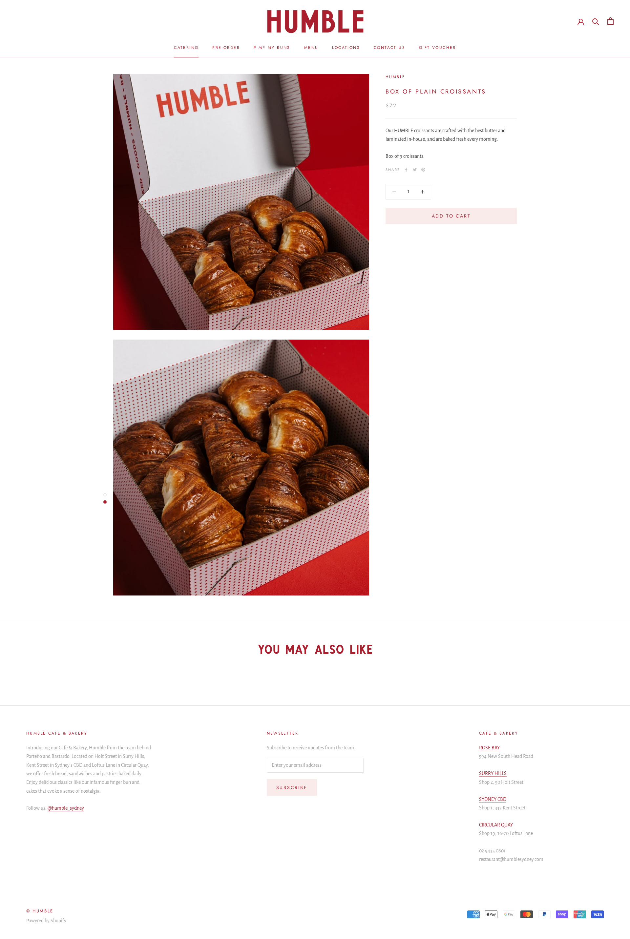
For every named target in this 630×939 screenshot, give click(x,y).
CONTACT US (389, 48)
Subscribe (291, 787)
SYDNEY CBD (492, 799)
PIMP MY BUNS (272, 48)
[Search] (595, 21)
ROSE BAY (489, 747)
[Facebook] (406, 170)
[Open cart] (610, 21)
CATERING (186, 48)
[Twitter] (415, 170)
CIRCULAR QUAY (496, 824)
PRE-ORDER (226, 48)
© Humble (39, 911)
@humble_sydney (66, 808)
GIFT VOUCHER (437, 48)
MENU (311, 48)
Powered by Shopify (46, 920)
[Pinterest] (423, 170)
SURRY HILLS (493, 773)
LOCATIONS (346, 48)
